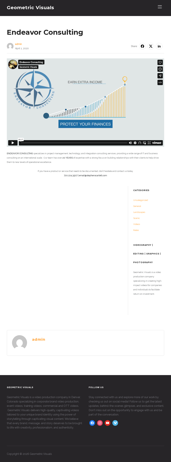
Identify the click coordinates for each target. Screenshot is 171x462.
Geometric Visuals (30, 7)
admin (18, 44)
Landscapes (139, 212)
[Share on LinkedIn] (159, 46)
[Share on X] (150, 46)
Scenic (136, 218)
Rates (136, 230)
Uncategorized (140, 200)
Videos (136, 224)
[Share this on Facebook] (142, 46)
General (137, 206)
